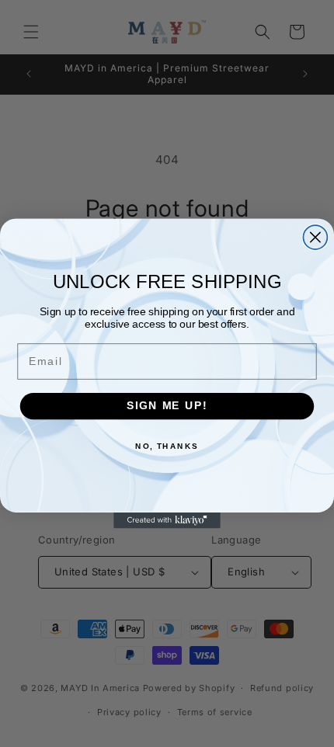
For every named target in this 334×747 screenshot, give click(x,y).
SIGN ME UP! (167, 406)
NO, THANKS (167, 446)
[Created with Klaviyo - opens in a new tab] (167, 520)
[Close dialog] (315, 237)
